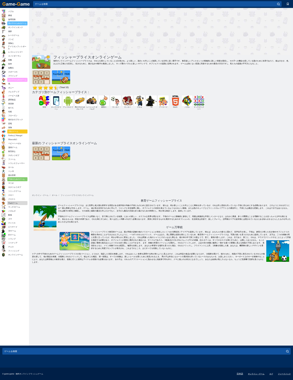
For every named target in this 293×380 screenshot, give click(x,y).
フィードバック (284, 374)
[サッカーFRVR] (61, 77)
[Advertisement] (96, 31)
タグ (271, 374)
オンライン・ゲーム (256, 374)
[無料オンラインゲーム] (16, 4)
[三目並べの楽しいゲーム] (41, 77)
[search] (278, 4)
